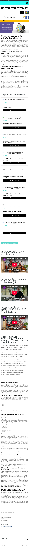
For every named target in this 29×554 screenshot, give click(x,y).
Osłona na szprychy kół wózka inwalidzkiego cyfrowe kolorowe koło (13, 212)
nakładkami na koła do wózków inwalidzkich (11, 486)
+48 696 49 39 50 (11, 16)
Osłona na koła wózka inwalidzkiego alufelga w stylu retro (13, 177)
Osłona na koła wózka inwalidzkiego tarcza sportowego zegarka (12, 106)
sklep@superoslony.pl (6, 526)
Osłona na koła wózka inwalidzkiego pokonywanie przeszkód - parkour (14, 142)
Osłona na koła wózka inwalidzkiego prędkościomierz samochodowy (14, 159)
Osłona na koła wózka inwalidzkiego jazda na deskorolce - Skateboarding (13, 124)
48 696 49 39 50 (4, 525)
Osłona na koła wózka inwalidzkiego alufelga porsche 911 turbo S (13, 194)
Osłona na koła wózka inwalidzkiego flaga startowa (14, 229)
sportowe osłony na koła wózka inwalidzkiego (14, 500)
